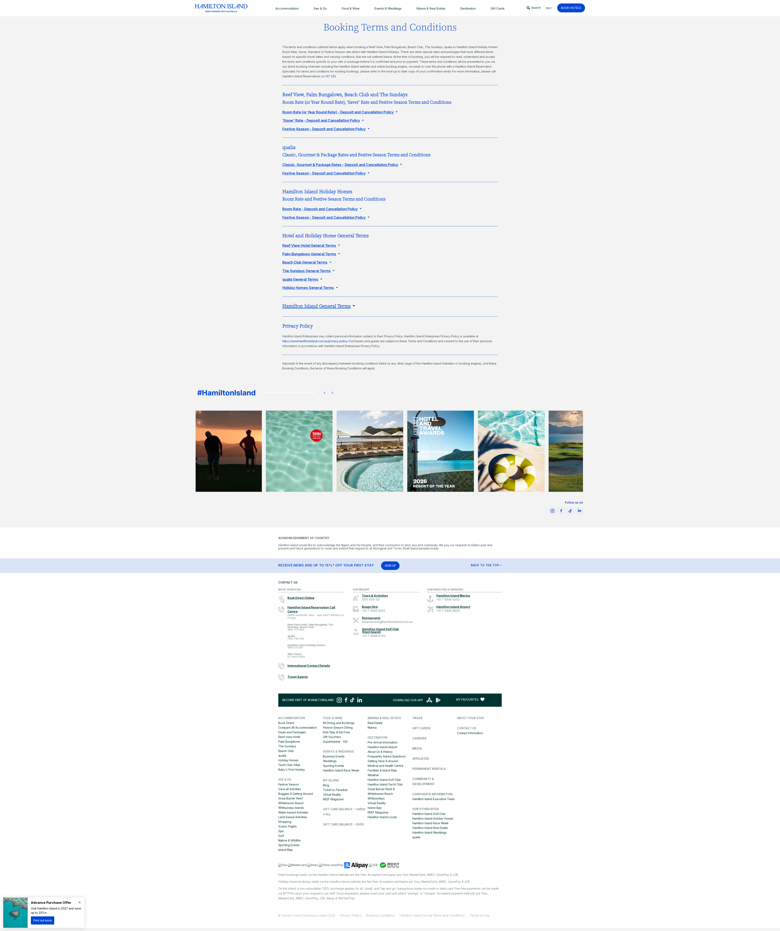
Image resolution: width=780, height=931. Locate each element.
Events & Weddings (338, 751)
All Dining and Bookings (338, 723)
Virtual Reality (332, 794)
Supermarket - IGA (335, 741)
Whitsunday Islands (291, 807)
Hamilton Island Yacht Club (385, 784)
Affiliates (420, 758)
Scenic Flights (287, 826)
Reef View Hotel (289, 737)
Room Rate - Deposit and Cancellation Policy (320, 209)
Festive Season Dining (338, 727)
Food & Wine (332, 718)
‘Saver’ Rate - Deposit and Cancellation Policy (321, 120)
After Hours (296, 655)
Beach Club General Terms (304, 262)
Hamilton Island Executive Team (433, 799)
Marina (372, 727)
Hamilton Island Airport (382, 747)
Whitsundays (376, 798)
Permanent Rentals (429, 768)
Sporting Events (288, 845)
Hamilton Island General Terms (316, 306)
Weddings (330, 761)
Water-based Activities (293, 812)
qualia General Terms (300, 279)
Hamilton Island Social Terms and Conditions (432, 915)
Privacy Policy (350, 915)
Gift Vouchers (332, 737)
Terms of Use (480, 915)
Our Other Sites (425, 809)
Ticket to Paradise (335, 790)
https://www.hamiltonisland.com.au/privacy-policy (314, 341)
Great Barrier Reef (290, 798)
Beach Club (286, 751)
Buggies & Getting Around (295, 793)
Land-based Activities (292, 817)
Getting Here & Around (383, 761)
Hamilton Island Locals (382, 817)
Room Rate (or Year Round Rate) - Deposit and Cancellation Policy (338, 112)
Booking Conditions (380, 915)
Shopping (284, 821)
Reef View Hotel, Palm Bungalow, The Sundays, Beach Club (310, 627)
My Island (331, 780)
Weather (373, 775)
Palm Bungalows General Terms (309, 254)
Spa (281, 831)
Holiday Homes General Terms (308, 288)
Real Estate (375, 723)
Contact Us (466, 728)
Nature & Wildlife (289, 840)
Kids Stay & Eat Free (336, 732)
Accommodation (291, 718)
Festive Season (288, 784)
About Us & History (380, 751)
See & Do (284, 779)
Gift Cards (421, 728)
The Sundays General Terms (306, 271)
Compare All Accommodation (297, 727)
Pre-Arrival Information (383, 742)
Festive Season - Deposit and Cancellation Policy (324, 129)
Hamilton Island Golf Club (384, 779)
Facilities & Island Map (382, 770)
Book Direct (286, 723)
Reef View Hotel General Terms (309, 245)
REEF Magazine (333, 799)
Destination (377, 737)
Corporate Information (432, 794)
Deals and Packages (292, 732)
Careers (419, 738)
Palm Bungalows (289, 741)
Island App (375, 807)
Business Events (333, 756)
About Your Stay (470, 718)
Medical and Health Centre (385, 765)
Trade (417, 718)
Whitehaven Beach (291, 803)
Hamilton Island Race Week (341, 770)
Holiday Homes (288, 760)
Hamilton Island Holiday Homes (306, 646)
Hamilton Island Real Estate (430, 828)
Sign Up (390, 565)
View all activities (289, 789)
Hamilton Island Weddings (429, 832)
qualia (295, 637)
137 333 (331, 76)
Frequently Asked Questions (387, 756)
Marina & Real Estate (384, 718)
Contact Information (470, 733)
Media (417, 748)
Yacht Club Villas (289, 765)
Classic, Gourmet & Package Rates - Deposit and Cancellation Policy (340, 165)
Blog (326, 785)
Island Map (285, 849)
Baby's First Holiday (291, 769)
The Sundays (287, 746)
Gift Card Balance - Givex (343, 824)
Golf (281, 835)
